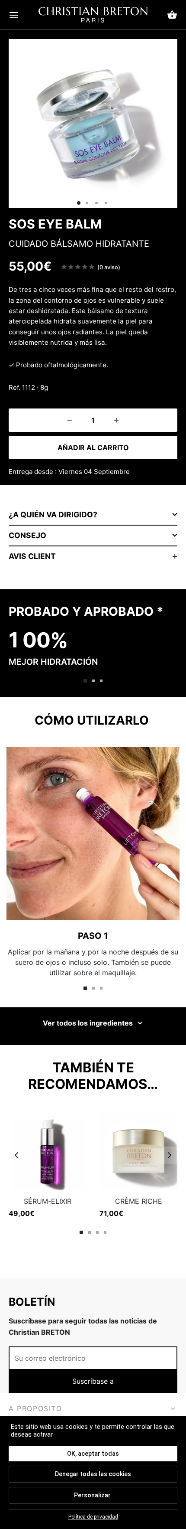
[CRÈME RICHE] (138, 1151)
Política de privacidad (93, 1517)
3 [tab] (101, 681)
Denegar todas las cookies (93, 1473)
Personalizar (92, 1495)
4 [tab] (105, 1232)
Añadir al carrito (93, 447)
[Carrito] (172, 15)
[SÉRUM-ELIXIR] (48, 1151)
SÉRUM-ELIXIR (47, 1201)
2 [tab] (93, 681)
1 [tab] (85, 681)
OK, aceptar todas (93, 1453)
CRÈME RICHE (138, 1201)
